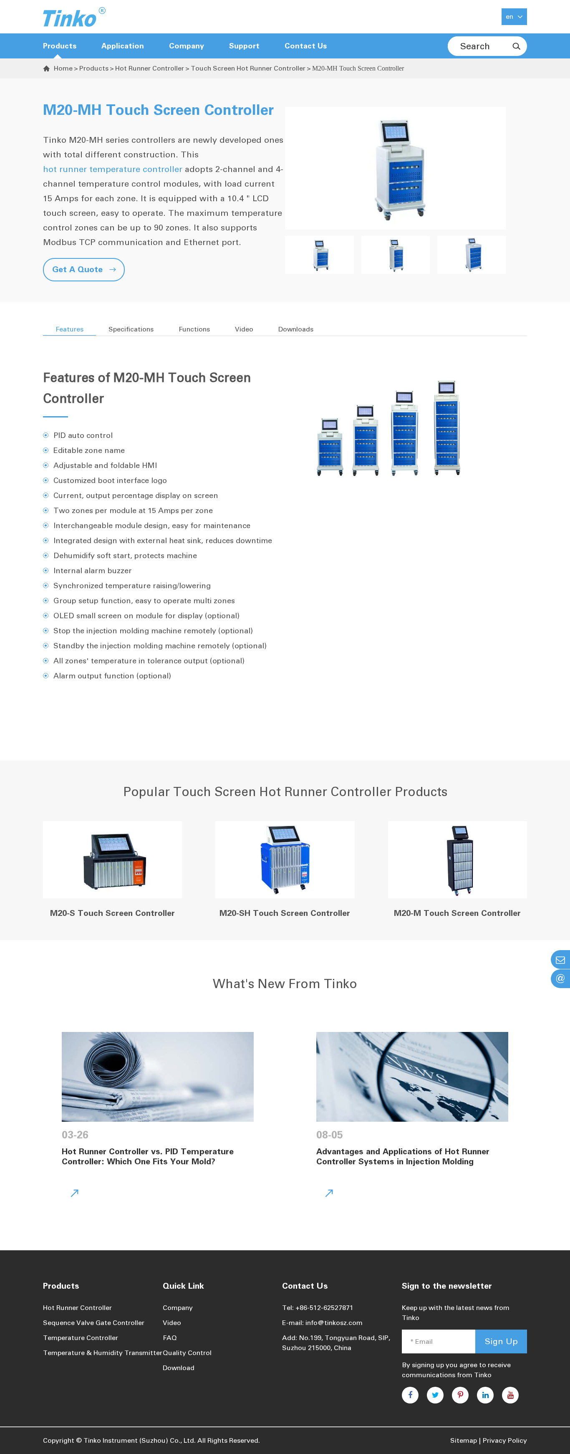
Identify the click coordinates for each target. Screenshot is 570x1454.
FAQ (170, 1338)
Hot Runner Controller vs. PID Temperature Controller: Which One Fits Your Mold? (148, 1156)
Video (172, 1323)
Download (178, 1368)
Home (63, 68)
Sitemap (463, 1440)
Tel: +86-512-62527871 (317, 1308)
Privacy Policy (505, 1440)
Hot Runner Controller (149, 68)
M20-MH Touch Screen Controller (358, 68)
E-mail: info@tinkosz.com (322, 1323)
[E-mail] (560, 959)
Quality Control (187, 1353)
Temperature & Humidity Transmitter (102, 1353)
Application (122, 46)
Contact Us (306, 46)
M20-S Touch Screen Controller (112, 913)
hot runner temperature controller (112, 169)
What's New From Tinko (285, 983)
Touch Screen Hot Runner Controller (248, 68)
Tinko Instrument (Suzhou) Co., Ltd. (139, 1440)
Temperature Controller (80, 1338)
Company (178, 1308)
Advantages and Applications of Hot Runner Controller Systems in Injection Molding (402, 1156)
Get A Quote (84, 269)
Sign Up (501, 1341)
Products (59, 46)
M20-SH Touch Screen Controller (284, 913)
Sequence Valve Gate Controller (93, 1323)
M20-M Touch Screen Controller (457, 913)
